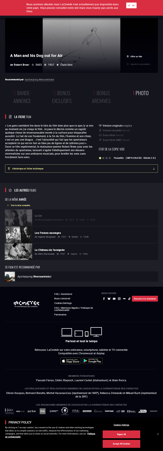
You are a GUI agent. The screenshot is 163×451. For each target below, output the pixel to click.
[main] (81, 434)
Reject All (121, 434)
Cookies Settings (121, 424)
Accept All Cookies (121, 443)
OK (133, 5)
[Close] (157, 434)
